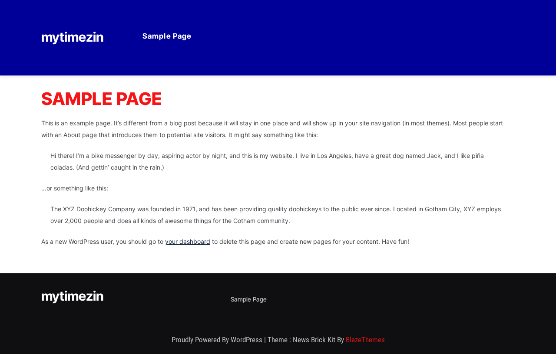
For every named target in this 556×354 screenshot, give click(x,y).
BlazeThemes (365, 339)
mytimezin (72, 37)
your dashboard (187, 241)
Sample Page (167, 36)
